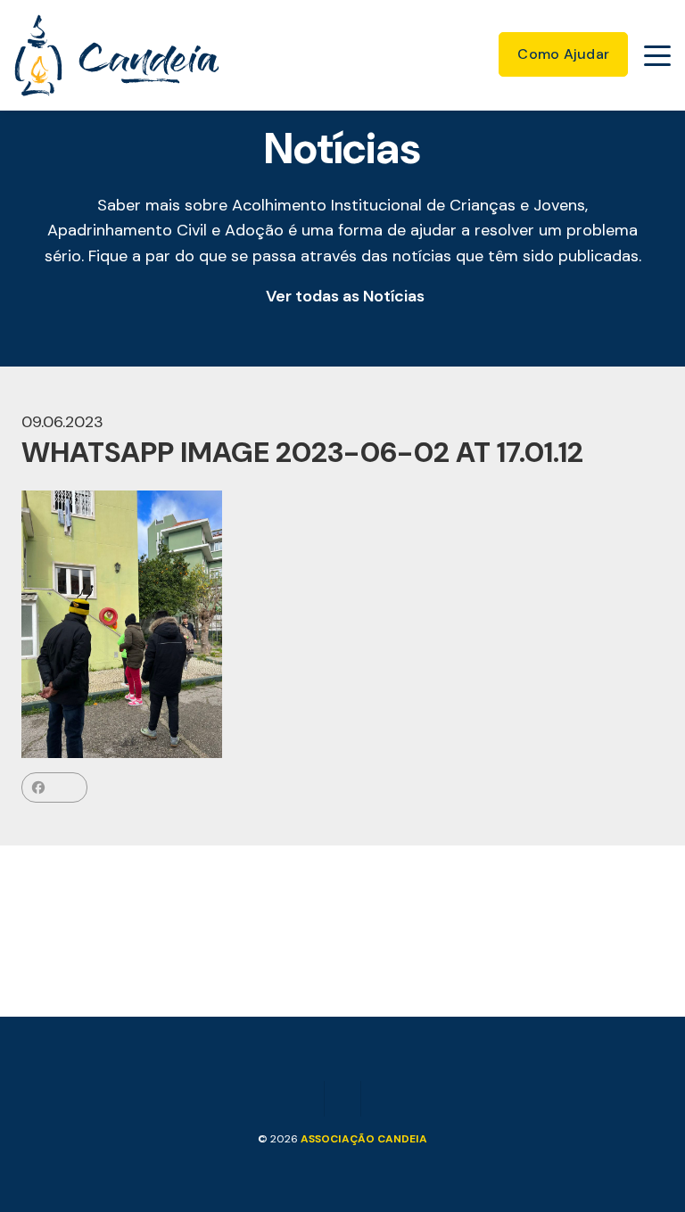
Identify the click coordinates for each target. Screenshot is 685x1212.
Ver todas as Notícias (345, 296)
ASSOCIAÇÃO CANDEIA (364, 1139)
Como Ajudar (563, 54)
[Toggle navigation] (657, 55)
